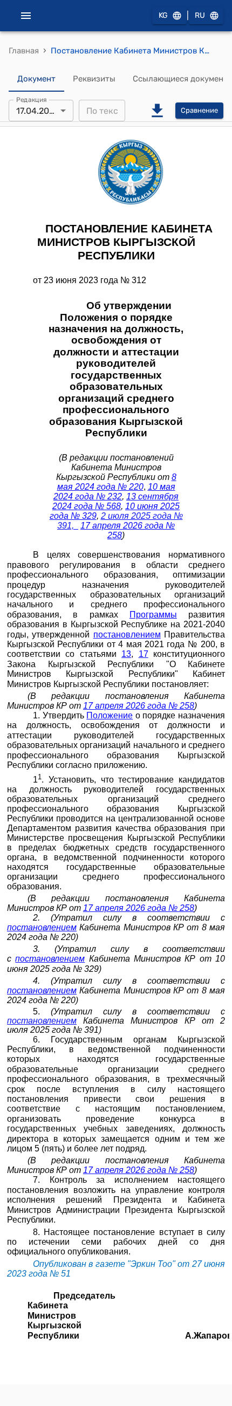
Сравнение (199, 110)
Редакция (31, 100)
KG (163, 15)
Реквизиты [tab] (94, 79)
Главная (24, 51)
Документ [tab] (36, 79)
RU (200, 15)
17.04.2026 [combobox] (37, 111)
